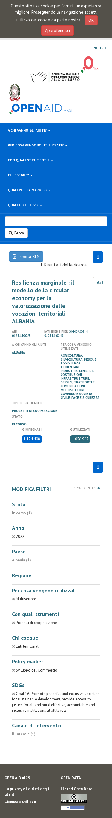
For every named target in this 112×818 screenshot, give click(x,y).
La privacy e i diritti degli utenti (26, 791)
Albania (18, 352)
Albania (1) (21, 560)
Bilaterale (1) (24, 734)
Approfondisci (57, 30)
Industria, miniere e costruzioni (77, 373)
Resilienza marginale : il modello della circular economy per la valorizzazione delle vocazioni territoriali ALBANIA (43, 302)
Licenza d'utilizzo (20, 801)
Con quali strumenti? (29, 160)
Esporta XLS (27, 256)
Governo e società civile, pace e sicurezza (80, 396)
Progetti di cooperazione (34, 411)
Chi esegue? (19, 175)
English (98, 48)
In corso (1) (22, 513)
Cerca (18, 233)
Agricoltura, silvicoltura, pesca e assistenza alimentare (78, 361)
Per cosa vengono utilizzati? (36, 145)
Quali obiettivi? (23, 205)
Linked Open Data (76, 788)
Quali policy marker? (28, 190)
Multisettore (73, 390)
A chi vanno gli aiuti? (27, 130)
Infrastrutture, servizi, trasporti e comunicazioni (78, 382)
